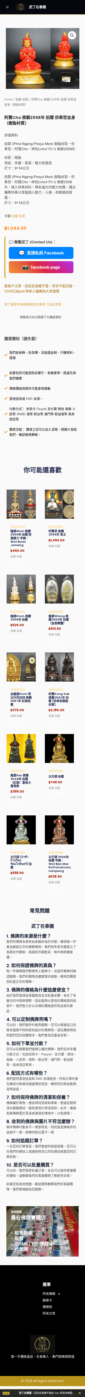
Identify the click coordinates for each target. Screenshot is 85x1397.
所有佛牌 (49, 1293)
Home (8, 99)
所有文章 (49, 1313)
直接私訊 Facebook (41, 253)
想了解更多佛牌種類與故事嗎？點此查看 (32, 304)
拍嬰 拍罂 (22, 99)
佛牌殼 (47, 1307)
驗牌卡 (47, 1300)
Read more (18, 562)
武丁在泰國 (37, 7)
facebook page (41, 267)
